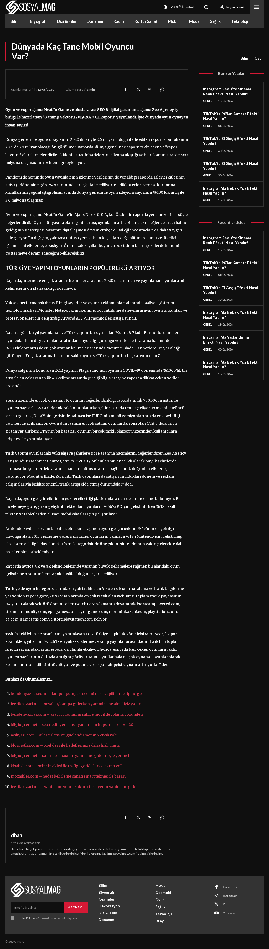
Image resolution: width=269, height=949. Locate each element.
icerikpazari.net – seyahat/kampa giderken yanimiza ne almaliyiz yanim (76, 704)
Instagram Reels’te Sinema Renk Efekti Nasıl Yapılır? (227, 91)
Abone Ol (76, 907)
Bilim (245, 58)
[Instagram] (216, 896)
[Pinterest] (149, 89)
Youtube (229, 913)
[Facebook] (125, 89)
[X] (137, 89)
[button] (206, 7)
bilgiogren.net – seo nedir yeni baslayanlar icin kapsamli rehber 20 (72, 724)
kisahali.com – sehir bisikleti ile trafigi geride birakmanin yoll (66, 766)
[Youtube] (216, 913)
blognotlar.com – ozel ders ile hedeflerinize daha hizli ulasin (65, 745)
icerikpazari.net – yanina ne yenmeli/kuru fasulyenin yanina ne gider (74, 786)
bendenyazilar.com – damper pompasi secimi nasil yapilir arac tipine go (76, 693)
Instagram (230, 896)
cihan (16, 835)
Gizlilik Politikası (27, 918)
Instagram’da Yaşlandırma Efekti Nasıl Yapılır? (226, 339)
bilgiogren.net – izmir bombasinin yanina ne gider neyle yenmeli (70, 755)
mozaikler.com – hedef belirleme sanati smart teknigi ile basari (68, 776)
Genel (207, 101)
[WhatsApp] (162, 89)
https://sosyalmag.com (25, 842)
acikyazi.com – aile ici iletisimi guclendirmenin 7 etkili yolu (64, 735)
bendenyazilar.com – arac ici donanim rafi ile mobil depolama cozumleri (77, 714)
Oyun (259, 58)
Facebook (230, 887)
